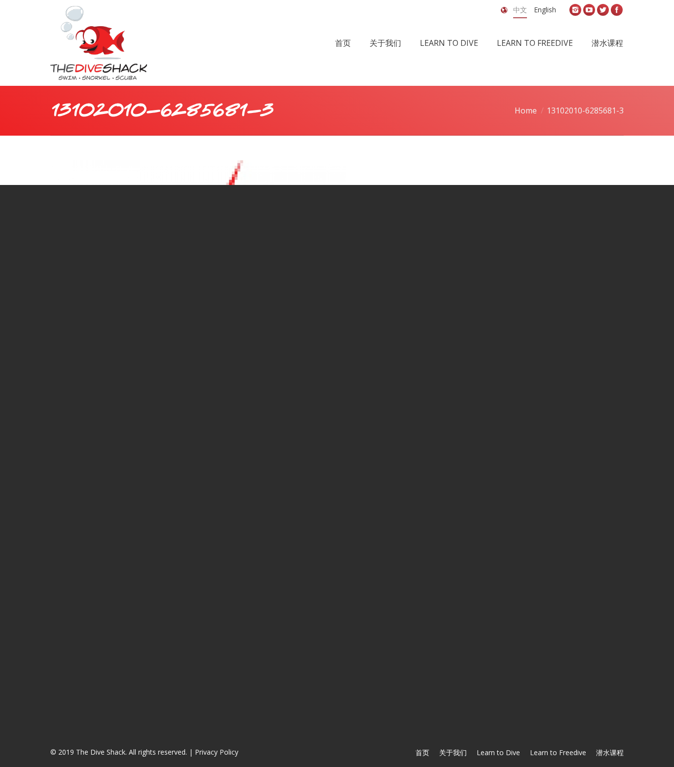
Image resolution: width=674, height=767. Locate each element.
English (545, 9)
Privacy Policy (216, 752)
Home (526, 110)
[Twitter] (603, 10)
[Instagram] (575, 10)
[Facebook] (617, 10)
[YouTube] (589, 10)
